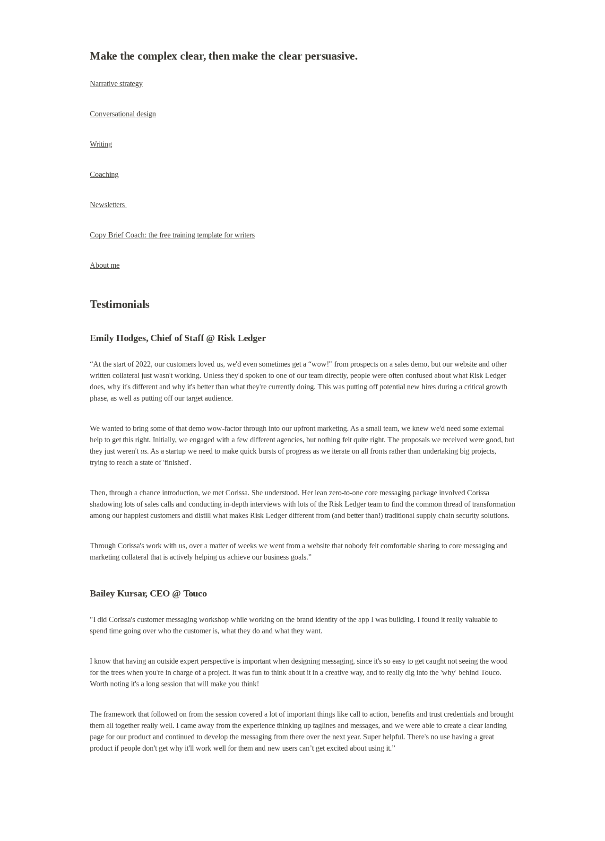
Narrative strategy (116, 83)
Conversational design (123, 114)
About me (105, 265)
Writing (101, 144)
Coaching (104, 174)
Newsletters (108, 205)
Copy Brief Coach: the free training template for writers (172, 235)
